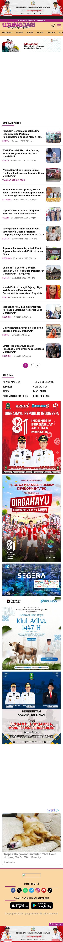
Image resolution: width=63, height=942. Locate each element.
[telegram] (31, 890)
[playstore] (42, 905)
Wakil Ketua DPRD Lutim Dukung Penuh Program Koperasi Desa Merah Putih (20, 153)
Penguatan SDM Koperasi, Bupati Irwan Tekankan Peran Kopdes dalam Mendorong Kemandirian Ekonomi (23, 192)
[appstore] (19, 905)
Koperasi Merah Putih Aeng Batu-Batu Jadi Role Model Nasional (21, 212)
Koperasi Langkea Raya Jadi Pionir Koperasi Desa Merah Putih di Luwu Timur (22, 251)
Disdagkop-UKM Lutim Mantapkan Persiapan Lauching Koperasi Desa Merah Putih (22, 309)
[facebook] (13, 890)
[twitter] (19, 890)
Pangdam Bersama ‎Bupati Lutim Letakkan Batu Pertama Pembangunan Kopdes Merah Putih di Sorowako (22, 135)
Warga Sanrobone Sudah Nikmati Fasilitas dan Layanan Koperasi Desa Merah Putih (23, 173)
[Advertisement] (31, 84)
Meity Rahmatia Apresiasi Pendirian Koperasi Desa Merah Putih (22, 329)
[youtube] (43, 890)
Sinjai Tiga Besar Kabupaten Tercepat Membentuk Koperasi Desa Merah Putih (23, 348)
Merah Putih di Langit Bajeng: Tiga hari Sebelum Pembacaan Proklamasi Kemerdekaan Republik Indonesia (22, 292)
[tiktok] (49, 890)
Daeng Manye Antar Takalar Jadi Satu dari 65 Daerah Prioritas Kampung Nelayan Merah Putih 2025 (23, 231)
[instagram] (37, 890)
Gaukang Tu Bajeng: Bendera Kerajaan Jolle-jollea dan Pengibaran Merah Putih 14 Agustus (23, 270)
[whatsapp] (25, 890)
